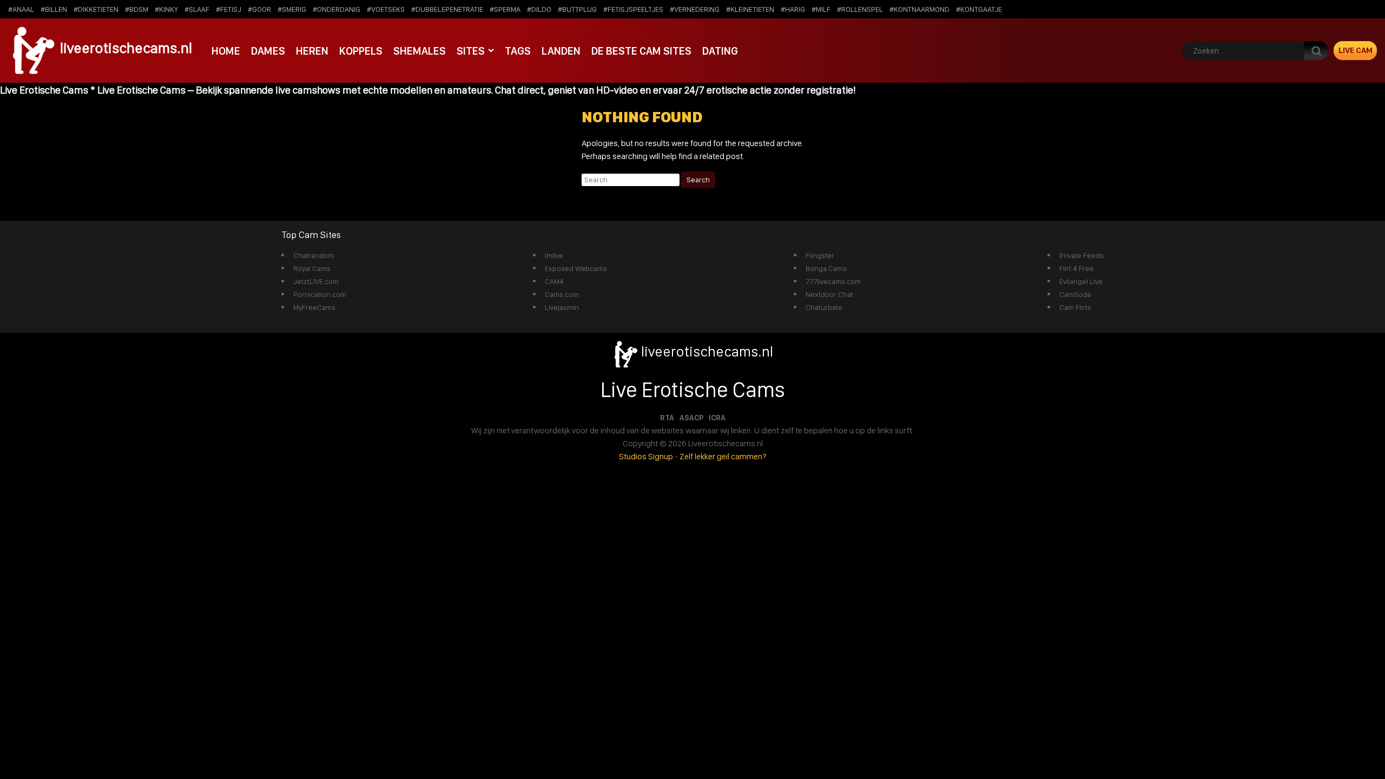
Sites (471, 50)
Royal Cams (312, 268)
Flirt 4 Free (1076, 268)
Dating (720, 50)
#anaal (21, 9)
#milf (821, 9)
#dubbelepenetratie (447, 9)
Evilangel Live (1081, 281)
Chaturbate (824, 307)
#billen (54, 9)
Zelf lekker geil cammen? (723, 456)
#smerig (292, 9)
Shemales (419, 50)
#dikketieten (96, 9)
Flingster (820, 255)
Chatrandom (313, 255)
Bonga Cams (826, 268)
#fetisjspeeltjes (633, 9)
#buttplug (577, 9)
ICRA (717, 417)
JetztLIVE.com (316, 281)
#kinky (166, 9)
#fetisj (228, 9)
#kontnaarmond (919, 9)
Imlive (554, 255)
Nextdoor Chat (829, 294)
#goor (259, 9)
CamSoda (1075, 294)
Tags (518, 50)
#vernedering (695, 9)
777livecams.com (833, 281)
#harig (793, 9)
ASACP (691, 417)
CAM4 (554, 281)
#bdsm (136, 9)
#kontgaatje (979, 9)
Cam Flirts (1075, 307)
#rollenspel (860, 9)
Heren (312, 50)
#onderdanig (336, 9)
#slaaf (196, 9)
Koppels (360, 50)
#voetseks (386, 9)
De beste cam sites (641, 50)
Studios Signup (646, 456)
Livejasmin (562, 307)
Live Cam (1355, 50)
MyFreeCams (314, 307)
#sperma (505, 9)
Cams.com (562, 294)
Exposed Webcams (576, 268)
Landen (561, 50)
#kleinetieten (750, 9)
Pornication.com (319, 294)
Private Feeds (1081, 255)
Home (226, 50)
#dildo (539, 9)
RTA (667, 417)
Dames (268, 50)
